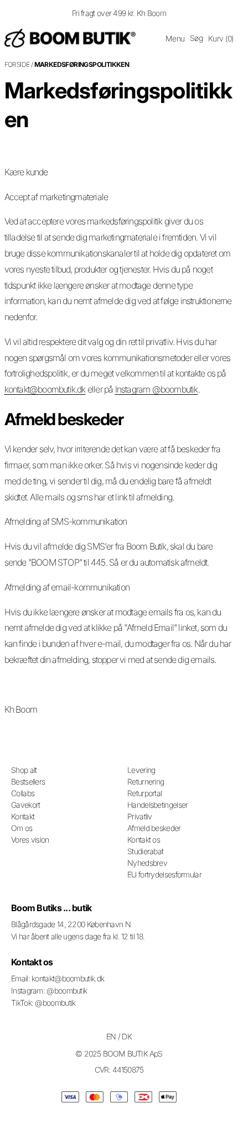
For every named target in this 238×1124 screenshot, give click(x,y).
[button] (174, 38)
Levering (141, 770)
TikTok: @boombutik (43, 1002)
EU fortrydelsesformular (164, 874)
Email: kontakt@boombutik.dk (57, 978)
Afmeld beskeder (154, 828)
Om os (22, 828)
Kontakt (22, 816)
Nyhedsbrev (147, 862)
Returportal (144, 793)
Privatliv (139, 816)
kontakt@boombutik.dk (45, 389)
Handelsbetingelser (157, 804)
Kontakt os (143, 839)
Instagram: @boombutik (49, 990)
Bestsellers (28, 781)
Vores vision (30, 839)
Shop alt (24, 770)
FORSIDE (17, 64)
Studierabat (145, 851)
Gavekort (25, 804)
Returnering (145, 781)
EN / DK (119, 1036)
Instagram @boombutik (156, 389)
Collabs (22, 793)
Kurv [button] (221, 38)
